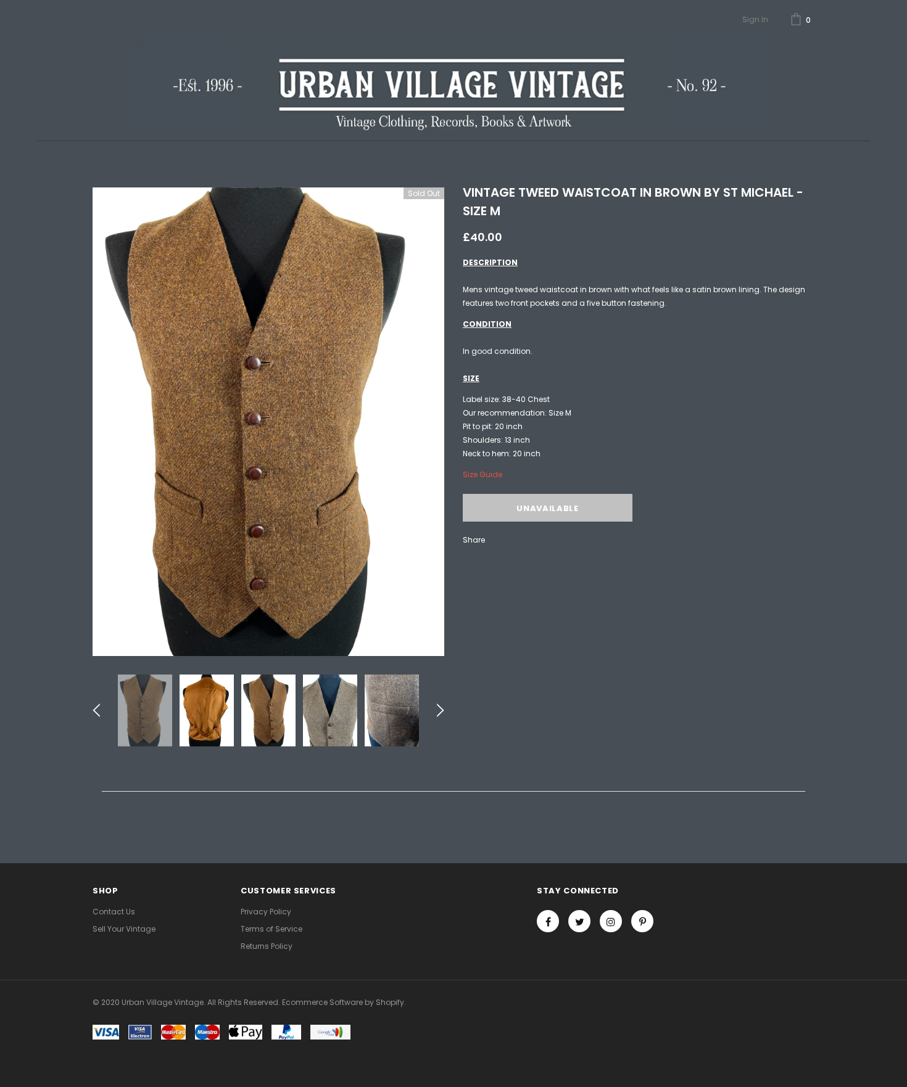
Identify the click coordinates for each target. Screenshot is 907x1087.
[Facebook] (548, 921)
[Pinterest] (642, 921)
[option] (268, 421)
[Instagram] (611, 921)
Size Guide (482, 474)
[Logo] (453, 85)
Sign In (755, 19)
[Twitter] (579, 921)
